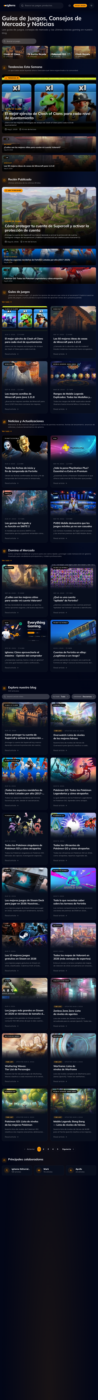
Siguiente (66, 1149)
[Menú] (91, 5)
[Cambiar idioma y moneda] (69, 5)
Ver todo (5, 302)
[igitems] (9, 5)
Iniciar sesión (80, 6)
